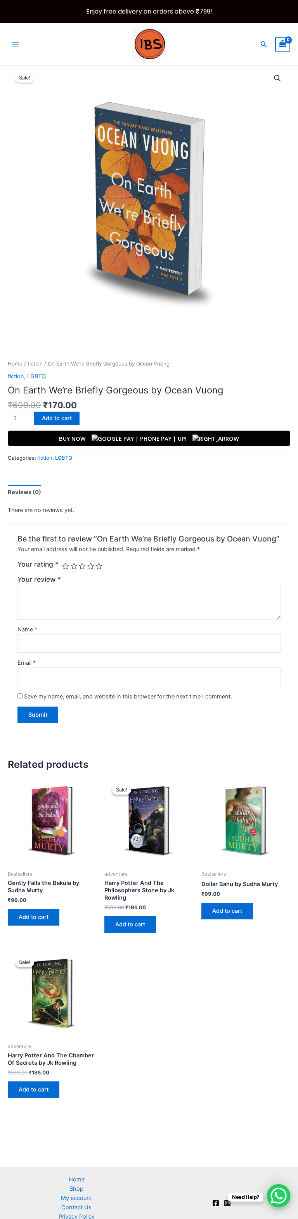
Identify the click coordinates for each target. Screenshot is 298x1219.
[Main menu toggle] (15, 44)
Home (15, 363)
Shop (76, 1188)
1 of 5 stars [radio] (65, 566)
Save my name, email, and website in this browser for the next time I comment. (128, 696)
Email (26, 662)
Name (27, 629)
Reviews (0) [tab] (24, 492)
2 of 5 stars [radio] (74, 566)
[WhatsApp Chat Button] (278, 1195)
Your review (39, 579)
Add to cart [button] (34, 917)
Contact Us (76, 1207)
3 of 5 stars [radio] (82, 566)
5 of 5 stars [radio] (98, 566)
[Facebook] (215, 1203)
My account (76, 1198)
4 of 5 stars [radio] (90, 566)
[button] (263, 44)
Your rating (38, 564)
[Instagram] (227, 1203)
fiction (35, 363)
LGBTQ (36, 376)
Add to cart (57, 418)
